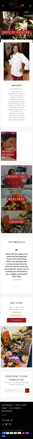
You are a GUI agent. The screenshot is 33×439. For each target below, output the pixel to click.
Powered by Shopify (17, 430)
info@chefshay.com (16, 315)
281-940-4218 (16, 312)
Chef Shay (9, 430)
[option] (16, 26)
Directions (17, 320)
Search (4, 415)
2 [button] (17, 286)
